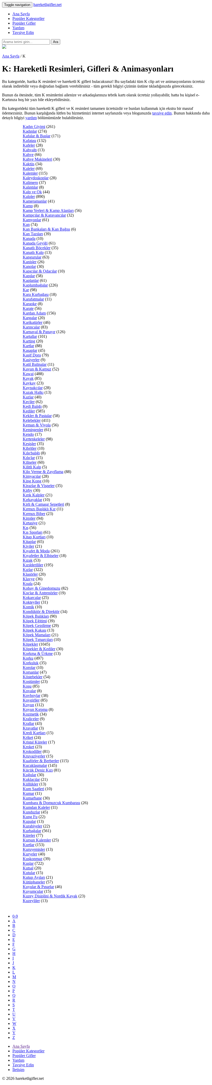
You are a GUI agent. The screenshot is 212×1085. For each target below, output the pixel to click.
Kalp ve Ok (32, 192)
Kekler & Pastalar (37, 415)
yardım (31, 118)
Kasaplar (30, 350)
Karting (29, 341)
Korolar (29, 667)
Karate (28, 308)
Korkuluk (31, 663)
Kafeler (29, 145)
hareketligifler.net (47, 4)
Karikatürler (32, 322)
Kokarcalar (32, 597)
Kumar (28, 793)
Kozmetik (31, 714)
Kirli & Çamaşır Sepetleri (43, 504)
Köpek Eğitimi (35, 621)
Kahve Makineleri (37, 159)
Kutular (29, 872)
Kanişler (29, 262)
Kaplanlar (31, 280)
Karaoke (30, 304)
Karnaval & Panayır (39, 332)
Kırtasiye (30, 523)
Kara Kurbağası (36, 294)
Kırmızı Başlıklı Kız (39, 509)
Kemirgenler (33, 429)
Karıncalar (31, 327)
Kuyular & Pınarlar (38, 886)
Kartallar (30, 336)
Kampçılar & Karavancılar (44, 215)
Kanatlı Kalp (33, 252)
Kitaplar (29, 541)
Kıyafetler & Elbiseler (40, 555)
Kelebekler (32, 420)
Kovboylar (31, 695)
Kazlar (28, 397)
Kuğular (29, 775)
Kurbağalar (32, 831)
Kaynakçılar (33, 388)
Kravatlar (30, 728)
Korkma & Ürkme (38, 653)
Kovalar (29, 691)
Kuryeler (30, 854)
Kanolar (29, 266)
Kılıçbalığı (31, 453)
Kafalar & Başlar (36, 136)
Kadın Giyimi (34, 126)
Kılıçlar (29, 457)
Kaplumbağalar (35, 285)
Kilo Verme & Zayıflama (43, 471)
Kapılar (29, 276)
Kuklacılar (31, 779)
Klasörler (30, 574)
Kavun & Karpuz (37, 369)
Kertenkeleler (34, 439)
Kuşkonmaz (32, 858)
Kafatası (29, 140)
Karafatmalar (33, 299)
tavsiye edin (162, 113)
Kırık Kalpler (33, 495)
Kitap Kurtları (34, 537)
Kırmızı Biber (34, 513)
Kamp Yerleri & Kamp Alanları (48, 210)
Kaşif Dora (32, 355)
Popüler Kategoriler (28, 18)
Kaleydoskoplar (36, 178)
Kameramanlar (35, 201)
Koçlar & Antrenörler (40, 593)
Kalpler (29, 196)
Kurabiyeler (32, 826)
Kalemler (30, 173)
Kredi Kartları (34, 733)
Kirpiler (29, 518)
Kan (26, 224)
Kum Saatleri (33, 789)
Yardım (18, 28)
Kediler (29, 411)
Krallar (28, 723)
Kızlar (28, 569)
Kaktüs (28, 164)
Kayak (28, 378)
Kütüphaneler (34, 882)
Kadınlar (30, 131)
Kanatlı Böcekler (36, 248)
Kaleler (29, 168)
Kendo (28, 434)
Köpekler (30, 644)
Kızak (28, 560)
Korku (28, 658)
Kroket (28, 747)
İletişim (18, 1069)
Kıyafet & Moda (36, 551)
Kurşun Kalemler (37, 840)
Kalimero (30, 182)
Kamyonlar (32, 220)
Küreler (29, 835)
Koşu (27, 686)
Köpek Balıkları (36, 616)
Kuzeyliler (31, 900)
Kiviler (28, 546)
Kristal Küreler (35, 742)
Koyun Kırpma (35, 709)
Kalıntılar (30, 187)
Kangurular (32, 257)
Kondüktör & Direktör (41, 611)
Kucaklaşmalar (35, 765)
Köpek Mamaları (36, 635)
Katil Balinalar (35, 364)
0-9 (15, 916)
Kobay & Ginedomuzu (41, 588)
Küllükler (30, 784)
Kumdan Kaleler (36, 807)
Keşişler (29, 443)
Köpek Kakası (34, 630)
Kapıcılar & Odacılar (40, 271)
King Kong (32, 481)
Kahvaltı (30, 150)
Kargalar (30, 318)
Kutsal (28, 868)
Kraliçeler (31, 719)
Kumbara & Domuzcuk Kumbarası (51, 803)
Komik (28, 607)
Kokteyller (31, 602)
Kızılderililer (33, 565)
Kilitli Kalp (32, 467)
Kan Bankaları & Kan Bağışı (46, 229)
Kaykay (29, 383)
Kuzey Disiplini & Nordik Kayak (50, 896)
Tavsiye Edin (23, 32)
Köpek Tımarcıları (38, 639)
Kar (26, 290)
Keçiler (29, 401)
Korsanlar (31, 672)
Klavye (29, 579)
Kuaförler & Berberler (41, 761)
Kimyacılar (32, 476)
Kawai (28, 374)
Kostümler (31, 681)
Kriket (28, 737)
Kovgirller (31, 700)
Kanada (29, 238)
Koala (28, 583)
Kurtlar (28, 845)
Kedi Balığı (32, 406)
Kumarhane (32, 798)
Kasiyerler (31, 360)
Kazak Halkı (33, 392)
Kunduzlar (31, 812)
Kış (25, 527)
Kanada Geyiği (35, 243)
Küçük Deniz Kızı (38, 770)
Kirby (27, 490)
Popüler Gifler (24, 23)
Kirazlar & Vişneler (39, 485)
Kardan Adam (34, 313)
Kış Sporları (32, 532)
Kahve (28, 154)
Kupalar (29, 821)
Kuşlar (28, 863)
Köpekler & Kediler (39, 649)
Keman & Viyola (37, 425)
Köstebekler (32, 677)
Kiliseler (29, 462)
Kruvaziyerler (34, 756)
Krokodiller (32, 751)
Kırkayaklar (32, 499)
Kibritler (29, 448)
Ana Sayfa (21, 14)
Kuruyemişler (34, 849)
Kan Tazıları (33, 234)
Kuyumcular (33, 891)
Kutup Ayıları (34, 877)
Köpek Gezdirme (37, 625)
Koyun (28, 705)
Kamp (28, 206)
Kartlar (28, 346)
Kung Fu (30, 817)
